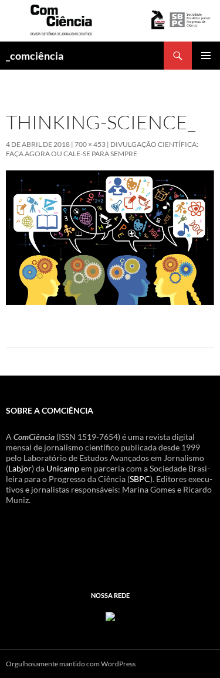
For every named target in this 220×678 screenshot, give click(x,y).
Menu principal (206, 56)
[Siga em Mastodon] (110, 616)
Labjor (20, 468)
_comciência (34, 55)
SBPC (140, 479)
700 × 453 (90, 144)
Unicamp (62, 468)
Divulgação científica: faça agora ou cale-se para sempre (102, 149)
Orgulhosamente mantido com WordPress (71, 663)
